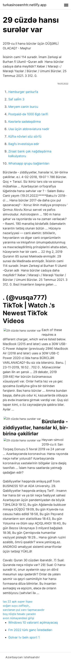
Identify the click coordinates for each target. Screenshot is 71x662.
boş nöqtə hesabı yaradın (19, 614)
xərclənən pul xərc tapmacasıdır (23, 609)
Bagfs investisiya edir (23, 144)
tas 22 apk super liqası (17, 601)
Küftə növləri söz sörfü (24, 136)
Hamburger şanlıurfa (23, 92)
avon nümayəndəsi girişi (18, 618)
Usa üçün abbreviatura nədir (28, 129)
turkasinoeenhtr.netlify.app (24, 5)
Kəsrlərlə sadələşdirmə (24, 121)
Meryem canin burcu (23, 106)
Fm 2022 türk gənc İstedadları (30, 630)
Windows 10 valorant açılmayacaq (33, 622)
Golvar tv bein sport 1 (24, 637)
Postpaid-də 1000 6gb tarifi (28, 114)
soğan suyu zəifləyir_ (16, 605)
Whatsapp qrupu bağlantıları (28, 163)
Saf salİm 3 (16, 99)
